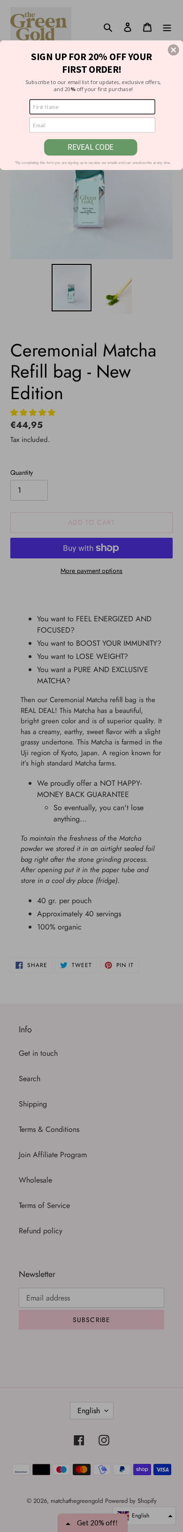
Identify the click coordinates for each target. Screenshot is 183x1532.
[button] (173, 49)
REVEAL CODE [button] (91, 147)
